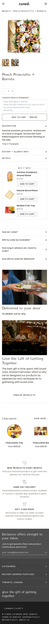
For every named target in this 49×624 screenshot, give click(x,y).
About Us (24, 619)
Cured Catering (13, 614)
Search (33, 614)
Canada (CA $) (12, 608)
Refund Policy (10, 619)
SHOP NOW (40, 418)
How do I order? (10, 232)
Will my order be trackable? (16, 239)
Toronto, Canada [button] (12, 582)
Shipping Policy (31, 617)
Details (6, 158)
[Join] (43, 552)
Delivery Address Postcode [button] (18, 574)
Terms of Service (11, 617)
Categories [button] (9, 566)
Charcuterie (9, 418)
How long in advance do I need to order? (19, 249)
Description (9, 126)
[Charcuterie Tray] (14, 431)
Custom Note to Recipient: (15, 97)
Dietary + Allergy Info (15, 151)
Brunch (6, 11)
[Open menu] (6, 4)
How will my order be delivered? (18, 258)
